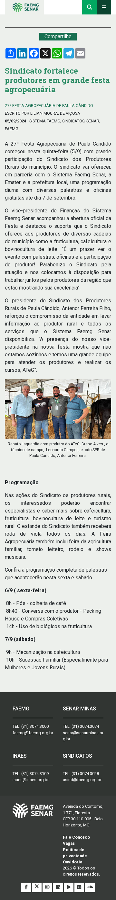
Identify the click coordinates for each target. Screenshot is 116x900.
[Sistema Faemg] (33, 810)
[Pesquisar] (89, 7)
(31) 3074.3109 (35, 773)
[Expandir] (104, 7)
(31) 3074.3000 (35, 726)
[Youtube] (69, 887)
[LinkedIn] (58, 887)
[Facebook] (26, 887)
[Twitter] (37, 887)
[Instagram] (48, 887)
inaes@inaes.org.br (31, 779)
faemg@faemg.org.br (33, 732)
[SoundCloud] (90, 887)
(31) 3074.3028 (85, 773)
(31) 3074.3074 (85, 726)
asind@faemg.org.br (82, 779)
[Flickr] (79, 887)
